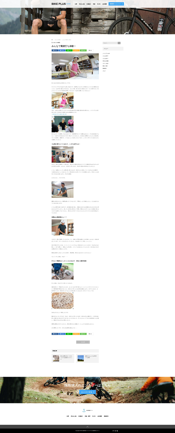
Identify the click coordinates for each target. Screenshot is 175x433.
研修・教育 (105, 65)
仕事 (76, 4)
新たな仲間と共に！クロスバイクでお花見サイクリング (66, 357)
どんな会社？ (105, 58)
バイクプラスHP (106, 53)
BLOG (98, 4)
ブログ (104, 70)
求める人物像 (105, 60)
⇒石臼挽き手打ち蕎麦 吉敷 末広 (59, 114)
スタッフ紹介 (105, 63)
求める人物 (82, 4)
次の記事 (83, 342)
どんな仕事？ (105, 55)
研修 (94, 4)
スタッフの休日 (56, 42)
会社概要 (104, 4)
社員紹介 (89, 4)
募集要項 (105, 68)
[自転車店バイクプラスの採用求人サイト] (61, 3)
